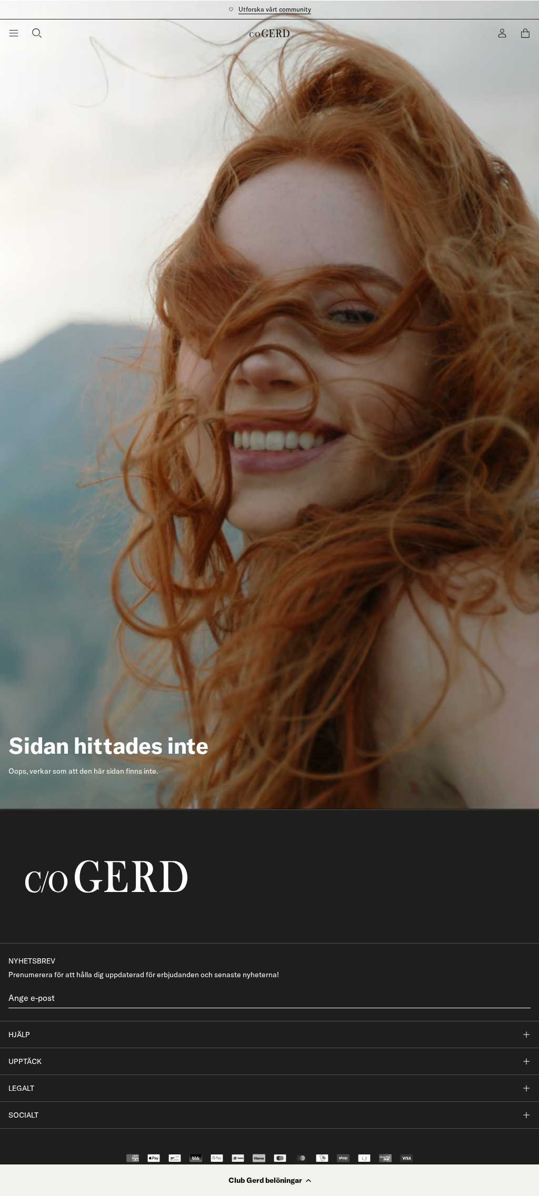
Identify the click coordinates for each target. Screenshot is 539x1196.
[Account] (502, 33)
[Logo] (269, 33)
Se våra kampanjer (269, 9)
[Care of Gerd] (269, 876)
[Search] (37, 33)
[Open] (13, 33)
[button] (269, 1180)
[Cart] (525, 33)
